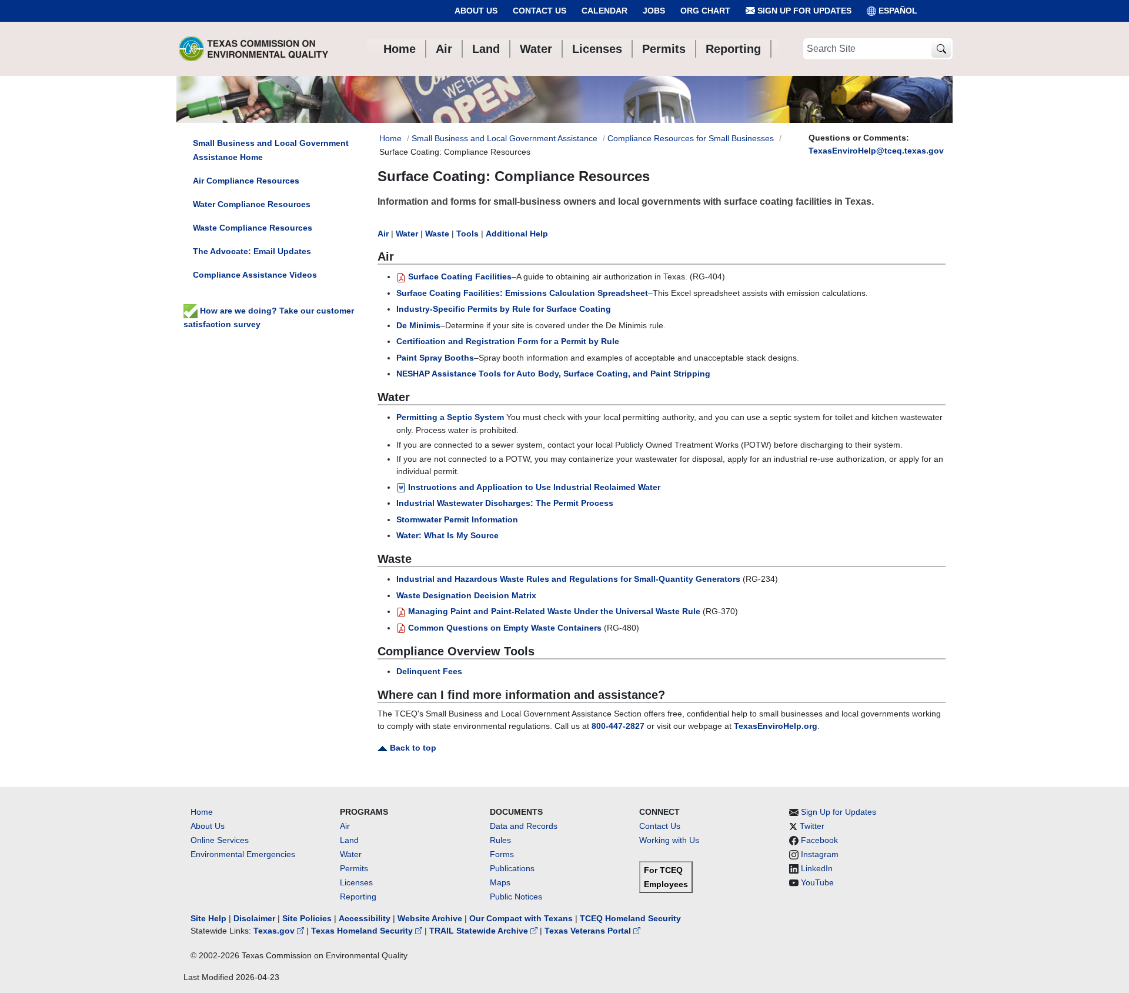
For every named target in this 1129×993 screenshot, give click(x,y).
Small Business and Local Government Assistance (504, 138)
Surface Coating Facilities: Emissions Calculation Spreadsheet (522, 293)
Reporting (358, 896)
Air (383, 233)
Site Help (208, 918)
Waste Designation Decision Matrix (466, 595)
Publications (512, 868)
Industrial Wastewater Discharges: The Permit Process (504, 503)
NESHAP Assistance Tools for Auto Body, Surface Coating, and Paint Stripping (553, 373)
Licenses (356, 882)
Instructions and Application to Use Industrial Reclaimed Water (533, 487)
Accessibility (366, 918)
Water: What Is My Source (447, 535)
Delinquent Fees (429, 671)
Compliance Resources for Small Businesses (690, 138)
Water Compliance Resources (251, 204)
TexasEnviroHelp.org (775, 726)
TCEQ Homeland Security (630, 918)
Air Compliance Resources (246, 180)
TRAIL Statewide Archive (479, 930)
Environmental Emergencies (243, 854)
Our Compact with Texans (521, 918)
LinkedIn (817, 868)
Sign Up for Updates (803, 10)
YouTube (817, 882)
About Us (476, 10)
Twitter (812, 826)
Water (407, 233)
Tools (467, 233)
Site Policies (307, 918)
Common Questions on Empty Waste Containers (504, 627)
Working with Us (669, 840)
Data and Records (523, 826)
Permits (354, 868)
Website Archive (430, 918)
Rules (500, 840)
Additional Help (517, 233)
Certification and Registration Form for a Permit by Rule (507, 341)
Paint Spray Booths (435, 357)
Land (349, 840)
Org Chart (705, 10)
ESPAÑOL (898, 10)
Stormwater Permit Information (457, 519)
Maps (500, 882)
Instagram (820, 854)
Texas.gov (275, 930)
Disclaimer (254, 918)
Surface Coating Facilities (459, 276)
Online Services (220, 840)
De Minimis (418, 325)
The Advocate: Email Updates (252, 251)
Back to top (412, 747)
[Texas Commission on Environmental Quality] (253, 48)
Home (390, 138)
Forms (502, 854)
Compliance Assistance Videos (255, 274)
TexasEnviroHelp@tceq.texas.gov (876, 150)
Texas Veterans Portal (589, 930)
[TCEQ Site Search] (941, 49)
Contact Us (539, 10)
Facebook (819, 840)
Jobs (654, 10)
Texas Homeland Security (363, 930)
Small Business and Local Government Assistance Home (271, 150)
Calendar (604, 10)
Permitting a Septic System (450, 417)
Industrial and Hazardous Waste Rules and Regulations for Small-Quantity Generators (568, 579)
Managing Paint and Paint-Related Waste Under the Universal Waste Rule (553, 611)
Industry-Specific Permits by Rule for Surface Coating (503, 309)
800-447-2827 (618, 726)
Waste (437, 233)
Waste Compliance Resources (252, 227)
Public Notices (516, 896)
